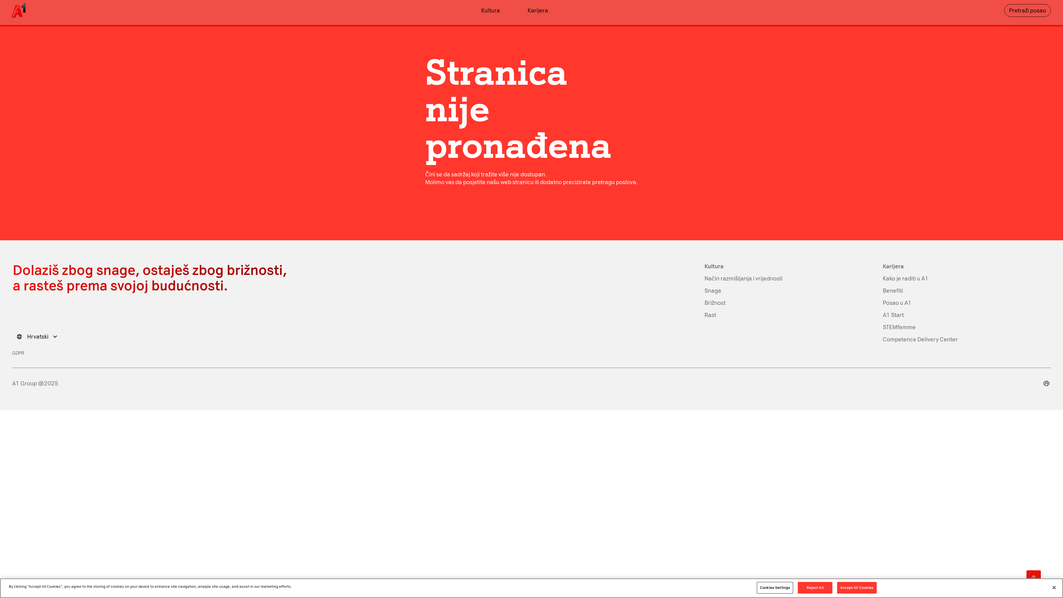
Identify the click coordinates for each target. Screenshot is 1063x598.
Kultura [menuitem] (490, 10)
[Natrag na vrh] (1033, 577)
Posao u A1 (897, 303)
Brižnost (715, 303)
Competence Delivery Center (920, 339)
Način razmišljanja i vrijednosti (744, 278)
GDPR (18, 353)
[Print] (1046, 383)
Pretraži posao (1027, 10)
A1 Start (893, 315)
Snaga (713, 290)
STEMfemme (899, 327)
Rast (710, 315)
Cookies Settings (775, 588)
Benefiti (893, 290)
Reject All (815, 588)
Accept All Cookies (856, 588)
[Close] (1054, 587)
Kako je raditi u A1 (905, 278)
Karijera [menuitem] (538, 10)
